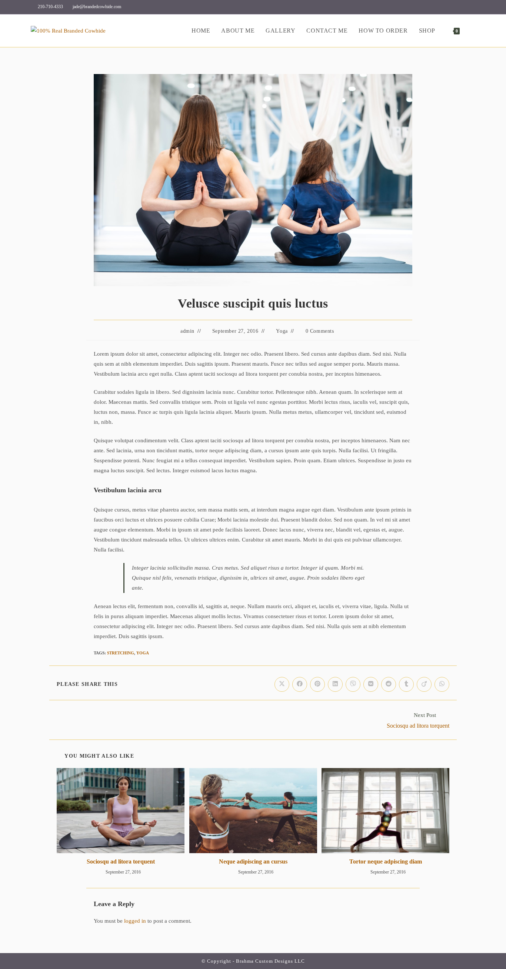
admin (187, 331)
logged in (135, 921)
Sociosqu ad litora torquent (121, 861)
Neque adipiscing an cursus (253, 861)
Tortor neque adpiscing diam (385, 861)
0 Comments (320, 331)
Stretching (120, 653)
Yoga (281, 331)
